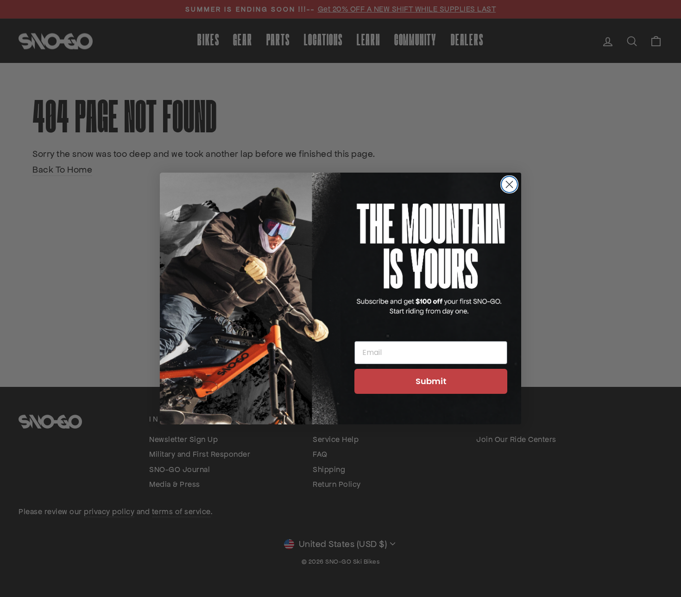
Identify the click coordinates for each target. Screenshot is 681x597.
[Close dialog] (509, 184)
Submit (431, 381)
